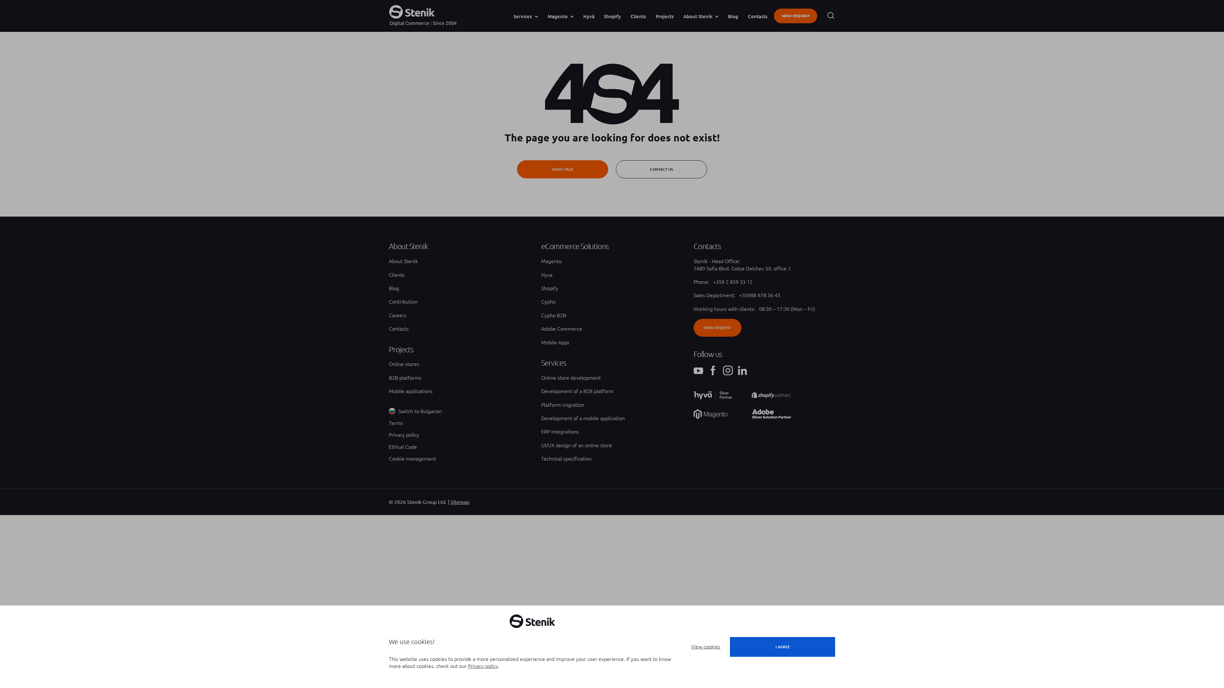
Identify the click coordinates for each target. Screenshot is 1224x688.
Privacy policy (483, 666)
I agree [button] (783, 647)
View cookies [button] (705, 646)
